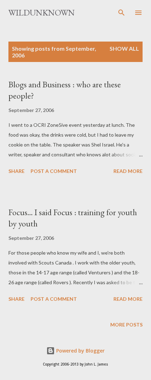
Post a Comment (54, 171)
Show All (124, 48)
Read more (128, 171)
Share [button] (16, 171)
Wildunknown (41, 12)
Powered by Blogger (80, 350)
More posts (126, 325)
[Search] (121, 12)
